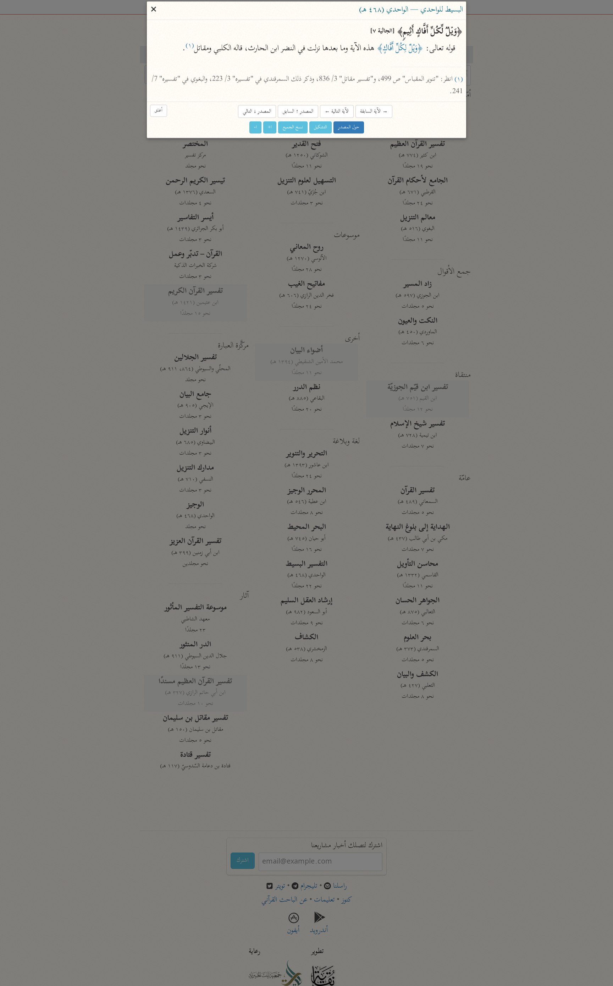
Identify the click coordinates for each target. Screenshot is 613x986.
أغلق (158, 111)
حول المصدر (348, 128)
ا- (255, 128)
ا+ (270, 128)
